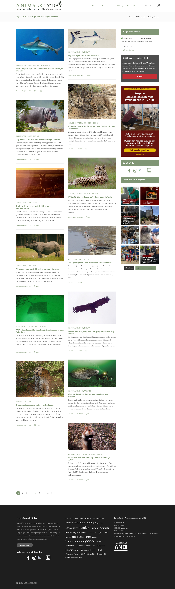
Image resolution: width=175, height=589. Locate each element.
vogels (81, 554)
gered (75, 527)
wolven (73, 557)
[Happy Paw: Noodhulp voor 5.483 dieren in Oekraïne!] (130, 235)
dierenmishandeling (84, 522)
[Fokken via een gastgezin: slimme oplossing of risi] (130, 215)
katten (88, 536)
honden (84, 527)
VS (85, 554)
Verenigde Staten (71, 554)
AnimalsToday (20, 91)
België (93, 518)
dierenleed (69, 523)
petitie (88, 546)
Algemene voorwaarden (133, 518)
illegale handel (78, 533)
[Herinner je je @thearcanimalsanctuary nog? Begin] (149, 215)
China (101, 518)
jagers (67, 537)
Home (131, 17)
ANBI (144, 518)
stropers (84, 550)
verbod (98, 550)
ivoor (101, 532)
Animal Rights (78, 518)
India (85, 533)
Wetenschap (45, 65)
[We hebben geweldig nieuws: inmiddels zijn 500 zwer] (130, 196)
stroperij (77, 550)
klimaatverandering (75, 541)
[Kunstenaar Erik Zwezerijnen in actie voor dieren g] (149, 196)
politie (93, 546)
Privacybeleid (118, 518)
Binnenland (73, 454)
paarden (82, 546)
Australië (87, 518)
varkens (91, 550)
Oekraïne (98, 542)
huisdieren (68, 533)
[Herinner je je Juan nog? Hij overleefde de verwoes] (149, 235)
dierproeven (99, 523)
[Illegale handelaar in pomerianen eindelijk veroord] (149, 255)
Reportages (106, 6)
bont (97, 518)
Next (47, 493)
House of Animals (133, 6)
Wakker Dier (91, 554)
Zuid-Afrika (78, 557)
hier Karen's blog (130, 47)
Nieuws (94, 6)
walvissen (98, 554)
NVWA (90, 541)
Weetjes (36, 203)
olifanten (69, 545)
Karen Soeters (146, 38)
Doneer (139, 77)
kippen (94, 537)
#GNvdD (71, 123)
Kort (30, 65)
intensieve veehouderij (94, 532)
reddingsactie (100, 546)
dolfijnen (68, 528)
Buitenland (21, 65)
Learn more (24, 545)
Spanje (69, 549)
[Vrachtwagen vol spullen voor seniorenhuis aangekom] (130, 255)
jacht (106, 532)
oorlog (76, 546)
